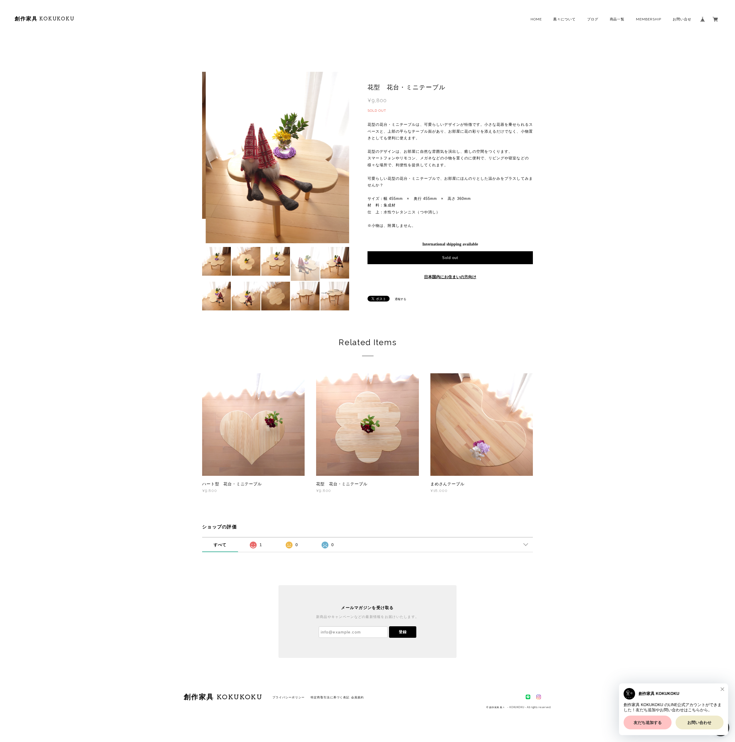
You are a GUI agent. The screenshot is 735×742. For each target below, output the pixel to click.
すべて (220, 544)
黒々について (564, 19)
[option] (275, 158)
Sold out (450, 258)
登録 (403, 632)
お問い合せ (682, 19)
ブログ (592, 19)
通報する (400, 299)
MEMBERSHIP (648, 19)
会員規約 (357, 697)
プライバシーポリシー (288, 697)
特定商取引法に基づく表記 (330, 697)
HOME (536, 19)
